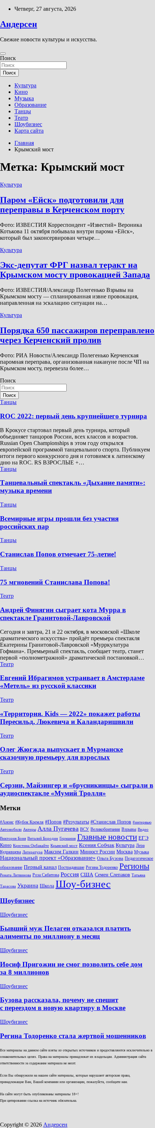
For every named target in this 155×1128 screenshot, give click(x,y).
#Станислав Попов (110, 822)
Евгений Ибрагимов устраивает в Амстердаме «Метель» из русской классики (72, 681)
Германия (67, 838)
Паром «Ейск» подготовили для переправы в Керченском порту (62, 204)
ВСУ (84, 829)
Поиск (8, 58)
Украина (27, 885)
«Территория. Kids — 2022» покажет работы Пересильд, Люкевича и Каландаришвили (70, 717)
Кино (21, 92)
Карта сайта (29, 131)
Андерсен (18, 24)
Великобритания (105, 829)
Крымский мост (64, 846)
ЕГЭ (143, 838)
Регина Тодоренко (102, 867)
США (86, 874)
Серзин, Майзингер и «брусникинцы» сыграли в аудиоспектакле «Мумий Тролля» (76, 789)
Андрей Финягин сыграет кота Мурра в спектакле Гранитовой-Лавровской (63, 614)
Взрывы (128, 829)
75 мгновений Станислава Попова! (55, 582)
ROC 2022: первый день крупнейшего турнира (73, 416)
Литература (32, 852)
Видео (143, 829)
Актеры (29, 829)
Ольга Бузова (110, 858)
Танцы (22, 111)
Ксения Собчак (96, 845)
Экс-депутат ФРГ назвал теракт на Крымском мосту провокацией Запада (75, 269)
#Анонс (7, 822)
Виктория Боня (13, 838)
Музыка (24, 98)
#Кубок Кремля (29, 822)
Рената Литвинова (15, 875)
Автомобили (11, 829)
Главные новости (107, 837)
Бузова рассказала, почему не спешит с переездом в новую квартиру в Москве (62, 1004)
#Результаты (76, 822)
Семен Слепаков (112, 874)
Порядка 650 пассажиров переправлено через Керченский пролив (77, 335)
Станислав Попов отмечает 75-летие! (58, 554)
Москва (124, 851)
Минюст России (97, 851)
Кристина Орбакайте (31, 846)
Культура (25, 85)
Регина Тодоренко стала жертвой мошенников (73, 1036)
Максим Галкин (61, 851)
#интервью (142, 822)
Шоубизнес (28, 124)
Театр (21, 118)
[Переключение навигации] (3, 53)
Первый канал (40, 867)
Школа (47, 886)
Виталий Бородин (42, 838)
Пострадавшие (71, 867)
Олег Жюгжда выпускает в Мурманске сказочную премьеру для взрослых (61, 753)
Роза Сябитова (45, 874)
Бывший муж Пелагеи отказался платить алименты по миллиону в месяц (65, 932)
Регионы (134, 866)
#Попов (53, 822)
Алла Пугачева (58, 828)
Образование (30, 105)
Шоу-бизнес (83, 884)
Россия (70, 874)
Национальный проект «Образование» (48, 858)
